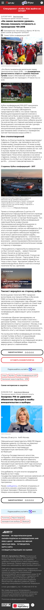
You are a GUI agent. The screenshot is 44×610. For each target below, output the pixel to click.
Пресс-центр (7, 541)
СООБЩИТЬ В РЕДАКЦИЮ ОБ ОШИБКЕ (17, 550)
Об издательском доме (21, 536)
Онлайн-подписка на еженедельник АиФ (20, 538)
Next (39, 181)
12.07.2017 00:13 (6, 16)
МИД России (6, 434)
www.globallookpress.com (10, 66)
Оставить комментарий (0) (22, 360)
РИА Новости (8, 208)
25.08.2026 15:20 (6, 392)
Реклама (5, 536)
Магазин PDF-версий (23, 541)
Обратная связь (8, 544)
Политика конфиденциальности (14, 599)
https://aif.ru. (29, 596)
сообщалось (12, 486)
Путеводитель (23, 544)
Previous (3, 181)
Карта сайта (7, 547)
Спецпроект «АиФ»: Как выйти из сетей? (22, 9)
